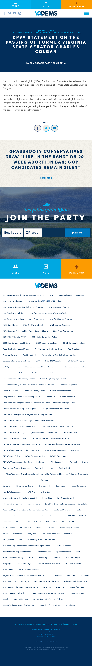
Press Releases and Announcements (62, 33)
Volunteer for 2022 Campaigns (16, 581)
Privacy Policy (39, 641)
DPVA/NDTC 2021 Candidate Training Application (24, 462)
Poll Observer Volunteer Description (57, 533)
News (38, 527)
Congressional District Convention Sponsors (21, 396)
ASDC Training (74, 349)
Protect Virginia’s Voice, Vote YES (41, 539)
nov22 (5, 533)
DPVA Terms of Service (35, 456)
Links (79, 510)
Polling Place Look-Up (12, 539)
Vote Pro (46, 587)
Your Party (70, 605)
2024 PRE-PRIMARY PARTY (14, 337)
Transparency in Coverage (48, 563)
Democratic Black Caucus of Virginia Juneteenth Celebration (29, 420)
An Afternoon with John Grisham (48, 349)
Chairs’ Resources (10, 390)
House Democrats (78, 486)
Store (31, 557)
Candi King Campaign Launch (53, 378)
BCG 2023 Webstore (53, 361)
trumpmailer (8, 569)
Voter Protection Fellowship (14, 593)
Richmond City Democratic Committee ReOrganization (26, 545)
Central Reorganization (70, 384)
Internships (47, 498)
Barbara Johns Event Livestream (16, 361)
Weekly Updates (21, 599)
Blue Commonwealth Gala (76, 367)
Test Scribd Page (23, 563)
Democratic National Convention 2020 (57, 426)
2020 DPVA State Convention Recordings (45, 301)
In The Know (46, 492)
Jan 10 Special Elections (67, 498)
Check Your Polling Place (34, 390)
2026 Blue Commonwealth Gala (16, 343)
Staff (78, 551)
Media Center (9, 527)
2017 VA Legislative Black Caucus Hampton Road (23, 295)
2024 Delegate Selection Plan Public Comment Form (25, 331)
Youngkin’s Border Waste (49, 605)
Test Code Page (73, 557)
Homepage (60, 486)
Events (85, 462)
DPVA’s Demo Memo (59, 456)
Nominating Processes (69, 527)
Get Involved (64, 468)
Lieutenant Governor (62, 510)
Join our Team (34, 504)
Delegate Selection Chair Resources (57, 408)
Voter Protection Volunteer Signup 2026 (48, 593)
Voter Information (76, 587)
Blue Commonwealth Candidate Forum (42, 367)
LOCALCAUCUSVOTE (77, 516)
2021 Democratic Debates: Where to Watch (48, 313)
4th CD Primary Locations (74, 343)
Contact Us (50, 396)
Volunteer (58, 575)
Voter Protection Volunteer (46, 624)
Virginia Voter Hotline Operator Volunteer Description (25, 575)
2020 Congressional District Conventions (67, 295)
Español (73, 462)
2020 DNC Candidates (12, 301)
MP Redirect (25, 527)
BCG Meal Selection (76, 361)
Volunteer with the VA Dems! (76, 581)
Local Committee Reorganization (17, 516)
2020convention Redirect (59, 307)
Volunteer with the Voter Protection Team (20, 587)
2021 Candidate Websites (13, 313)
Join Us (77, 232)
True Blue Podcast (73, 563)
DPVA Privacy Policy (11, 456)
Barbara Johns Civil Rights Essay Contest (58, 355)
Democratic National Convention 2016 (19, 426)
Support (57, 557)
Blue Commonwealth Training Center (19, 378)
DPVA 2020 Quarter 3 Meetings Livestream (50, 438)
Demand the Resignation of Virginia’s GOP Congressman (27, 414)
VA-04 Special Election (29, 569)
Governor (7, 486)
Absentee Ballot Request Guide (16, 349)
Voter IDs (60, 587)
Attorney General (10, 355)
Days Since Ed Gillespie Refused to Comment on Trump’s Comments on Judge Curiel (39, 402)
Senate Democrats (63, 545)
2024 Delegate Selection (59, 325)
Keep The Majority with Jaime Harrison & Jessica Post (25, 510)
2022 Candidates (36, 319)
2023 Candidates (10, 325)
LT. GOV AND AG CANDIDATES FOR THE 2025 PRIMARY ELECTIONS (45, 521)
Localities (7, 521)
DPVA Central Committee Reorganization (62, 444)
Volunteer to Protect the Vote (46, 581)
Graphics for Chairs (24, 486)
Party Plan (31, 533)
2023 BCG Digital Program (60, 319)
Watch (5, 599)
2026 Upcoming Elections (46, 343)
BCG (38, 361)
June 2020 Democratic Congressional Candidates (66, 504)
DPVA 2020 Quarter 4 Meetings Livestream (21, 444)
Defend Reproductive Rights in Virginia (19, 408)
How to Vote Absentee (12, 492)
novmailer (17, 533)
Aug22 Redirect (29, 355)
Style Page (43, 557)
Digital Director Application (14, 438)
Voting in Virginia (77, 593)
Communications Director (61, 390)
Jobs (84, 498)
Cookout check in (67, 396)
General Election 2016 (44, 468)
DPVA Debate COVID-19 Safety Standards (21, 450)
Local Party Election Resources (50, 516)
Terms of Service (51, 641)
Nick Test (50, 527)
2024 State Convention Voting (44, 337)
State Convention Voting (13, 557)
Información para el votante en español (20, 498)
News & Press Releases (29, 33)
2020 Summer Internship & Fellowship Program (23, 307)
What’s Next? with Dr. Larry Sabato (48, 599)
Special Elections (43, 551)
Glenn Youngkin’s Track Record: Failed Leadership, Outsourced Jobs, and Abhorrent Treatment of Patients (47, 477)
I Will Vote (31, 492)
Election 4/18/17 (57, 462)
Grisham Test (44, 486)
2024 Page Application (63, 331)
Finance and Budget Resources (16, 468)
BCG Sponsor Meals (11, 367)
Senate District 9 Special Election (17, 551)
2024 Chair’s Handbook (33, 325)
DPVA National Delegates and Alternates (62, 450)
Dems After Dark (70, 432)
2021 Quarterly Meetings (13, 319)
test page (7, 563)
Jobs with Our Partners (12, 504)
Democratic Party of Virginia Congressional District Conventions (30, 432)
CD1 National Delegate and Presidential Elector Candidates (28, 384)
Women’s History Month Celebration (18, 605)
